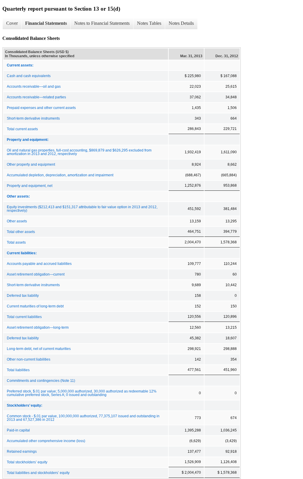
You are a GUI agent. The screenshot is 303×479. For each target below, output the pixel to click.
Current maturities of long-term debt (35, 306)
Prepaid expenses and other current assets (41, 108)
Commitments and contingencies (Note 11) (41, 380)
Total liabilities (18, 370)
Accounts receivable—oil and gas (34, 86)
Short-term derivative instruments (33, 118)
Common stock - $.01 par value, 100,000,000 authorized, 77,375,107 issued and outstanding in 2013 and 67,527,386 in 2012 (83, 417)
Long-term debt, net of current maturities (39, 349)
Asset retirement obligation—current (36, 274)
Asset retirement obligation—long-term (38, 327)
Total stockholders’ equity (27, 462)
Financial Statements (46, 23)
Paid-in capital (18, 430)
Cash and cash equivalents (29, 76)
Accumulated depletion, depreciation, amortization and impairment (60, 175)
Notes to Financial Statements (102, 23)
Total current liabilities (24, 317)
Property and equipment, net (29, 186)
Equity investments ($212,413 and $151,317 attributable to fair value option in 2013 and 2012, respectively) (82, 208)
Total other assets (21, 232)
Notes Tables (149, 23)
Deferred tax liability (23, 295)
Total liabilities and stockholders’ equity (38, 473)
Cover (12, 23)
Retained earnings (22, 451)
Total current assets (22, 129)
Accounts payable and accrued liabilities (39, 263)
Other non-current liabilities (28, 359)
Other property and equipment (31, 164)
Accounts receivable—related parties (36, 97)
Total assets (16, 242)
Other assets (17, 221)
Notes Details (181, 23)
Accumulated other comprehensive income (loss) (46, 441)
